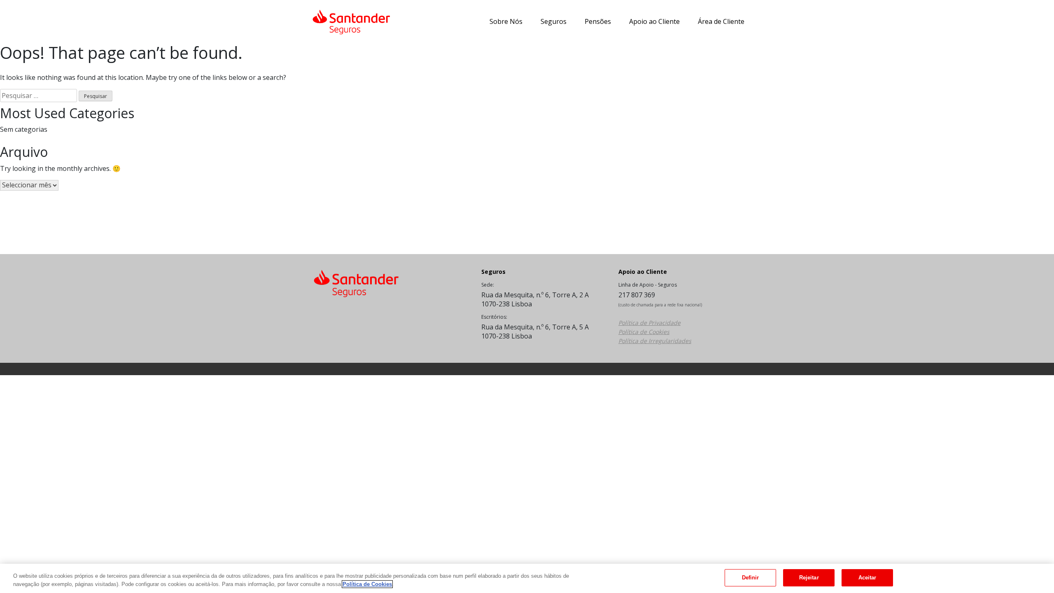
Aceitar (867, 577)
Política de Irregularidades (654, 341)
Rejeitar (809, 577)
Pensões (598, 21)
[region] (527, 578)
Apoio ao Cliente (654, 21)
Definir (750, 577)
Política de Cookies (643, 332)
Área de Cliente (721, 21)
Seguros (554, 21)
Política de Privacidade (649, 323)
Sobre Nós (506, 21)
